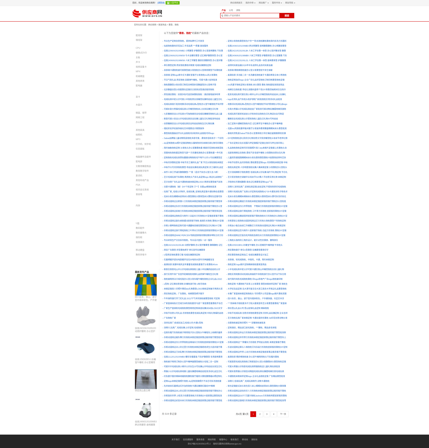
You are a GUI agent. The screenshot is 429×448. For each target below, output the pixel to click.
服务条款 (200, 439)
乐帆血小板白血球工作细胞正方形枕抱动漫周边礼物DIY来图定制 (256, 226)
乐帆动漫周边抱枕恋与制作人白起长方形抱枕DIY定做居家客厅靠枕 (194, 216)
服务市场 (276, 3)
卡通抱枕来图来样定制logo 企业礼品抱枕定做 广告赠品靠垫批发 (256, 376)
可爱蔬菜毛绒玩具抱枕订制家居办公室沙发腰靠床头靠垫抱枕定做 (257, 362)
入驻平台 (174, 3)
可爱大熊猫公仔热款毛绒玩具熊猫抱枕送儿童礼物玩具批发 (254, 366)
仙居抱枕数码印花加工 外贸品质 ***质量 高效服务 (186, 46)
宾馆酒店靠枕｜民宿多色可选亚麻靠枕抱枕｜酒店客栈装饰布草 (192, 94)
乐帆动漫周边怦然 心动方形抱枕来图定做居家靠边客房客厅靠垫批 (257, 352)
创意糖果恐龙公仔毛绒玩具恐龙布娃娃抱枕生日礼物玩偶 (189, 123)
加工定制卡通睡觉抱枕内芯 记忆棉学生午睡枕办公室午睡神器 (255, 123)
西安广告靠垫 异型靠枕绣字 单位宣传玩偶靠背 (184, 250)
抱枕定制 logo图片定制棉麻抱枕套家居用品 (247, 264)
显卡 (138, 96)
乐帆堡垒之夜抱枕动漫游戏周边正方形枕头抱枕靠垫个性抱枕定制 (257, 221)
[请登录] (161, 3)
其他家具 (140, 130)
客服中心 (223, 439)
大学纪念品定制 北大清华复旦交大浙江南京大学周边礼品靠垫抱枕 (257, 289)
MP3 (138, 139)
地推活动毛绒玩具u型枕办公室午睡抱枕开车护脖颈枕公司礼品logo (257, 104)
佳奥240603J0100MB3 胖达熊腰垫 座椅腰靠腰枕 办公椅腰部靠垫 (146, 424)
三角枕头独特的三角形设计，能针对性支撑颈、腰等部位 (253, 240)
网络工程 (140, 117)
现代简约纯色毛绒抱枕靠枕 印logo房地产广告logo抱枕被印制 (255, 279)
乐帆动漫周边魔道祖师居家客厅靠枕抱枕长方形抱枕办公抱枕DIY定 (257, 216)
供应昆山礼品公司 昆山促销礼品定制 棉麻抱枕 (248, 308)
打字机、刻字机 (143, 144)
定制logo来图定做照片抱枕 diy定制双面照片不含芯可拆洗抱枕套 (192, 381)
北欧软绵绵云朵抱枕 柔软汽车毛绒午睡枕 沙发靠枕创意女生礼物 (256, 153)
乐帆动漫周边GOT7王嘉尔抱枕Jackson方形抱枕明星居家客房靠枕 (257, 396)
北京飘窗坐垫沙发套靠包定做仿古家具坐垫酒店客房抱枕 (189, 89)
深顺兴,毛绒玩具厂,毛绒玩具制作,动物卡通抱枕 (248, 381)
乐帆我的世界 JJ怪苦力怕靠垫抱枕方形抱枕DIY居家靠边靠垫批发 (193, 396)
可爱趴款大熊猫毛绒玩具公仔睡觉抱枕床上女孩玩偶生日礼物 (191, 109)
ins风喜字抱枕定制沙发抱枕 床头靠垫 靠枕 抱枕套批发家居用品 (256, 85)
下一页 (283, 414)
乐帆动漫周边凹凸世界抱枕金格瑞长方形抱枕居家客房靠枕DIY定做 (194, 342)
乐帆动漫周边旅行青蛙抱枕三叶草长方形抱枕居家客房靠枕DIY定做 (194, 230)
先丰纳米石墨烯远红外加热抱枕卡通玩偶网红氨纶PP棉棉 (189, 386)
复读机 (139, 175)
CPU (138, 48)
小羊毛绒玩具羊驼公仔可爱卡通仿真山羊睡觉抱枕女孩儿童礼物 (256, 269)
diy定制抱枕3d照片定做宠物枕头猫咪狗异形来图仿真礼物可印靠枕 (193, 143)
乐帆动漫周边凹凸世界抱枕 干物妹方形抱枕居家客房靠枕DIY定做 (257, 206)
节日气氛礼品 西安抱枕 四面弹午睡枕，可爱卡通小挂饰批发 (190, 80)
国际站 (254, 439)
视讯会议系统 (142, 189)
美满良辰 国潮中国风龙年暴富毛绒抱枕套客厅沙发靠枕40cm (191, 264)
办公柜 (139, 122)
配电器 (139, 85)
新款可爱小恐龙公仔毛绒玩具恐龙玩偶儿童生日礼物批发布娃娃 (192, 119)
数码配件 (140, 228)
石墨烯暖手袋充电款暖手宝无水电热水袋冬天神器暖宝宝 (189, 260)
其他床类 (140, 81)
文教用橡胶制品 (143, 166)
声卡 (138, 62)
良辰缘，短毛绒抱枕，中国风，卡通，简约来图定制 (251, 260)
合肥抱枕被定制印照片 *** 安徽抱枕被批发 (246, 323)
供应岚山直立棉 (142, 390)
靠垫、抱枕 (174, 25)
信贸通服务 (188, 439)
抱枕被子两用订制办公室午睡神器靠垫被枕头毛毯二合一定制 (191, 362)
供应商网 (152, 25)
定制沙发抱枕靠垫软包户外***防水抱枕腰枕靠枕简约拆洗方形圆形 (257, 41)
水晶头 (139, 104)
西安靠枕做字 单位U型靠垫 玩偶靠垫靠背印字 (248, 250)
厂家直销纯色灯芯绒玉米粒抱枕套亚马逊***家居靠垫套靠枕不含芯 (193, 303)
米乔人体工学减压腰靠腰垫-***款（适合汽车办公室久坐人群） (191, 172)
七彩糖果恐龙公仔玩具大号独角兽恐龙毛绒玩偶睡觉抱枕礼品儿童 (193, 114)
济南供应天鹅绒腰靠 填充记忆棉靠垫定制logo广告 (250, 182)
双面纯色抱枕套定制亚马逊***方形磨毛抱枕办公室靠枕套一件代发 (193, 153)
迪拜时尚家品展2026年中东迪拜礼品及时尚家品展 (250, 65)
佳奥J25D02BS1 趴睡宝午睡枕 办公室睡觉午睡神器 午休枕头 (145, 362)
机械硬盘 (140, 76)
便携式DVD (141, 52)
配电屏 (139, 161)
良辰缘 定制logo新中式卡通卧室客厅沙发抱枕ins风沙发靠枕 (190, 75)
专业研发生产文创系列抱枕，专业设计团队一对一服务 (188, 240)
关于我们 (176, 439)
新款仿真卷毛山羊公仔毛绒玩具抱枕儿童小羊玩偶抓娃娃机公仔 (192, 269)
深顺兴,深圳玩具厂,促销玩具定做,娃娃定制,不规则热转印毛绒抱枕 (257, 187)
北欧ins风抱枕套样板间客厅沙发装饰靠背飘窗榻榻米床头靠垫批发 (257, 128)
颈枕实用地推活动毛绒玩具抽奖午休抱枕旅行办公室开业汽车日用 (257, 274)
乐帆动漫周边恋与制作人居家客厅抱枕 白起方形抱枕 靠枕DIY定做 (257, 230)
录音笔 (139, 194)
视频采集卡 (141, 67)
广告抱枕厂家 (170, 318)
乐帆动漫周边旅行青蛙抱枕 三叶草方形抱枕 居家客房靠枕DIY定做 (257, 211)
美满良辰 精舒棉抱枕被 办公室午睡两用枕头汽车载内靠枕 (253, 357)
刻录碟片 (140, 242)
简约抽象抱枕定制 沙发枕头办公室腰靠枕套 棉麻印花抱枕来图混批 (193, 148)
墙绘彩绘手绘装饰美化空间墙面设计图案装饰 (184, 128)
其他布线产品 (142, 180)
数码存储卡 (141, 254)
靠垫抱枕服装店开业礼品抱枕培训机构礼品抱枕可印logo (189, 133)
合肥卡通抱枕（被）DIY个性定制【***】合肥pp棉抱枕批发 (190, 187)
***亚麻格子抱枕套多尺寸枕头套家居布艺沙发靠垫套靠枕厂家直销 (257, 303)
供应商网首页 (236, 3)
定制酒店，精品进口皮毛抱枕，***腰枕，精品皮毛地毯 (252, 328)
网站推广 (263, 3)
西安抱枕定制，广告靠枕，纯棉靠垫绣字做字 (184, 294)
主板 (138, 57)
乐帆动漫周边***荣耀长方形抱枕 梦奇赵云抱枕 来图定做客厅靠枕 (257, 342)
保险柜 (139, 237)
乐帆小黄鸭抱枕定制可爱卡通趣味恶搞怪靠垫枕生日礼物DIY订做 (193, 226)
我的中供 (250, 3)
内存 (138, 205)
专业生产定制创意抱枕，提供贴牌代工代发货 (184, 41)
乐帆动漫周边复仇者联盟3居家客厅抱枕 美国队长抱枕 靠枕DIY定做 (194, 221)
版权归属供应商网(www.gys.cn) (227, 444)
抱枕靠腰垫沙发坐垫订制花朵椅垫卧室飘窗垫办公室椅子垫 (190, 85)
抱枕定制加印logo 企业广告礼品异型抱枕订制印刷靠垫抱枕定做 (256, 80)
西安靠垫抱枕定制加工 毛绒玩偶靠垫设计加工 (248, 255)
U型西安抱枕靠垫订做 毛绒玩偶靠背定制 (182, 255)
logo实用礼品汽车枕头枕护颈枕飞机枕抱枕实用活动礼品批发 (255, 99)
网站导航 (289, 3)
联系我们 (235, 439)
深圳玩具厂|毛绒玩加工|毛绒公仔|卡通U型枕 (183, 323)
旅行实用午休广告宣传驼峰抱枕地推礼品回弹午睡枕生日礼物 (191, 274)
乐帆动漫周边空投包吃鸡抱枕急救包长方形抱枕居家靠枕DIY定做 (256, 235)
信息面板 (140, 148)
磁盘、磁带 (141, 112)
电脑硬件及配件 (143, 156)
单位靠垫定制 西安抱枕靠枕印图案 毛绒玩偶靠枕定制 (187, 65)
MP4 (138, 71)
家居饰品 (162, 25)
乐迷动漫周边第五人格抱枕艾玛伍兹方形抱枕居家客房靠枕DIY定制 (257, 347)
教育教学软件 (142, 171)
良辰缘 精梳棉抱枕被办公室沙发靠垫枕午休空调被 (250, 70)
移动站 (245, 439)
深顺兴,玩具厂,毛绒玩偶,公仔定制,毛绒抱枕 (183, 328)
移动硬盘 (140, 250)
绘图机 (139, 134)
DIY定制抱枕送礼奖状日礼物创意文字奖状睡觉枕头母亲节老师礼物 (257, 138)
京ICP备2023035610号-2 (199, 444)
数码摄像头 (141, 232)
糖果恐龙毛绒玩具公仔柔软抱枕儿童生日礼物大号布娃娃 (253, 119)
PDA (138, 185)
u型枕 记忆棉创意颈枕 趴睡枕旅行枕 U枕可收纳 (185, 284)
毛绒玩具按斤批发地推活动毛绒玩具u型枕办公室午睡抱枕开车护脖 (193, 104)
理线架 (139, 40)
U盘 (137, 223)
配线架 (139, 35)
